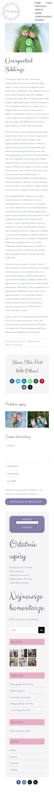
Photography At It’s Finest (20, 567)
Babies (30, 341)
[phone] (35, 782)
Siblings (8, 344)
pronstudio (11, 341)
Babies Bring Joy (16, 571)
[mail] (30, 782)
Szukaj (27, 519)
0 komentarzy (18, 344)
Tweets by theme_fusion (20, 730)
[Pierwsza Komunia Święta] (13, 662)
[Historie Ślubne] (23, 653)
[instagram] (24, 782)
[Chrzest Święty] (23, 662)
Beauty (14, 756)
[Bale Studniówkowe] (32, 662)
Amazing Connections (19, 575)
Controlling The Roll (18, 582)
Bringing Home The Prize (20, 578)
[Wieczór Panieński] (32, 653)
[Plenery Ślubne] (13, 653)
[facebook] (18, 782)
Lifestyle (37, 341)
